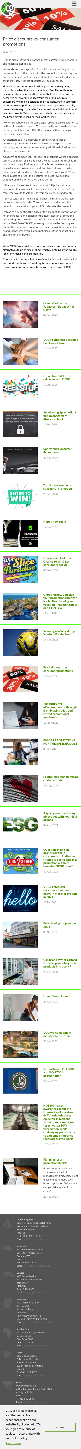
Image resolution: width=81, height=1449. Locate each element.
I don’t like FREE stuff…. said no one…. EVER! (59, 377)
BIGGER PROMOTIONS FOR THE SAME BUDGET (60, 741)
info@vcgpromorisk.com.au (36, 1265)
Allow (60, 1427)
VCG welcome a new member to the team (57, 1034)
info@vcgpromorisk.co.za (35, 1345)
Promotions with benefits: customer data (60, 778)
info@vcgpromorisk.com (34, 1239)
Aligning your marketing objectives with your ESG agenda (60, 816)
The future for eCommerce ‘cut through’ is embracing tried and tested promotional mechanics (60, 710)
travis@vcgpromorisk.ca (35, 1292)
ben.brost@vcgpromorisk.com (37, 1322)
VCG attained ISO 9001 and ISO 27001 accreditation (58, 1072)
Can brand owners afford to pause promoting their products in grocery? (60, 963)
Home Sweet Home (56, 996)
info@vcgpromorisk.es (33, 1375)
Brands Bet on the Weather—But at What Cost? (58, 306)
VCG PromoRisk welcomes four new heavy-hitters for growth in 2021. (60, 892)
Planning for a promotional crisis (55, 1161)
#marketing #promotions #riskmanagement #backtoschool (59, 415)
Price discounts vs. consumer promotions (58, 668)
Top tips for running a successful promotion (57, 486)
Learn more (13, 1443)
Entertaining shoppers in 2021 (59, 924)
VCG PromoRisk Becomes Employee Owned (60, 341)
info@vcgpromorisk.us (33, 1402)
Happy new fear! (54, 521)
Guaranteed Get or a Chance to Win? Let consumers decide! (57, 561)
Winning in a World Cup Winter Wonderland (59, 632)
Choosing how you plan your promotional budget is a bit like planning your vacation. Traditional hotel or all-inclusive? (60, 601)
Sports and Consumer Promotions (57, 450)
